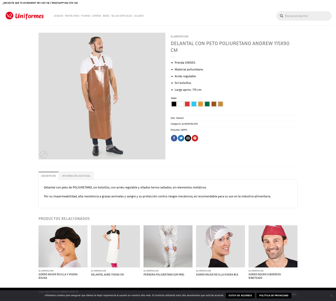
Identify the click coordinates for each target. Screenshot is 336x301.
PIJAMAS (85, 15)
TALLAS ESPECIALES (121, 15)
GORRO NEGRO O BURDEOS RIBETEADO (264, 276)
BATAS (106, 15)
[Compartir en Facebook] (174, 138)
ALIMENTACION (179, 36)
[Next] (297, 256)
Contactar (323, 2)
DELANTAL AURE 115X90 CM (107, 274)
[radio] (174, 104)
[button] (332, 3)
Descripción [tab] (48, 175)
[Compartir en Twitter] (181, 138)
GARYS (184, 129)
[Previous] (38, 256)
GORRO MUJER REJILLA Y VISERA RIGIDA (58, 276)
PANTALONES (72, 15)
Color (174, 98)
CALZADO (139, 15)
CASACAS (58, 15)
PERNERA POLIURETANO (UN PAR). (164, 274)
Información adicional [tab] (76, 175)
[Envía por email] (188, 138)
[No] (331, 296)
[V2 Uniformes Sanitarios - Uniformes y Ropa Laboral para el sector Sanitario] (25, 16)
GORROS (96, 15)
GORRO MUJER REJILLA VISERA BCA (217, 274)
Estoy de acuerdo (240, 295)
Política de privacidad (273, 295)
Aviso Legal (310, 2)
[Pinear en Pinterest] (195, 138)
